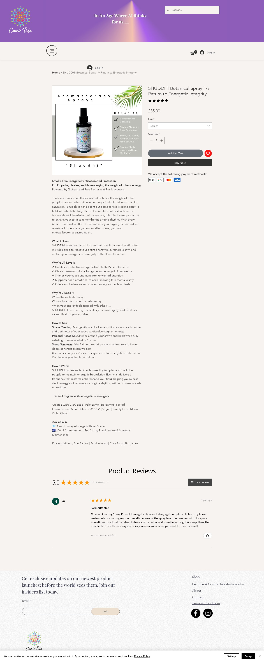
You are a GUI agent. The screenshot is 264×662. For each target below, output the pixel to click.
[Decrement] (151, 140)
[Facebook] (195, 613)
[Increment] (162, 140)
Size (151, 118)
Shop (196, 577)
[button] (193, 52)
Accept (248, 656)
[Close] (260, 656)
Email (25, 600)
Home (56, 72)
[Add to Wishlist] (208, 153)
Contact (198, 597)
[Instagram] (208, 613)
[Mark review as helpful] (207, 535)
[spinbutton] (156, 140)
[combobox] (180, 125)
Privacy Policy (142, 656)
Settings (231, 656)
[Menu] (51, 50)
